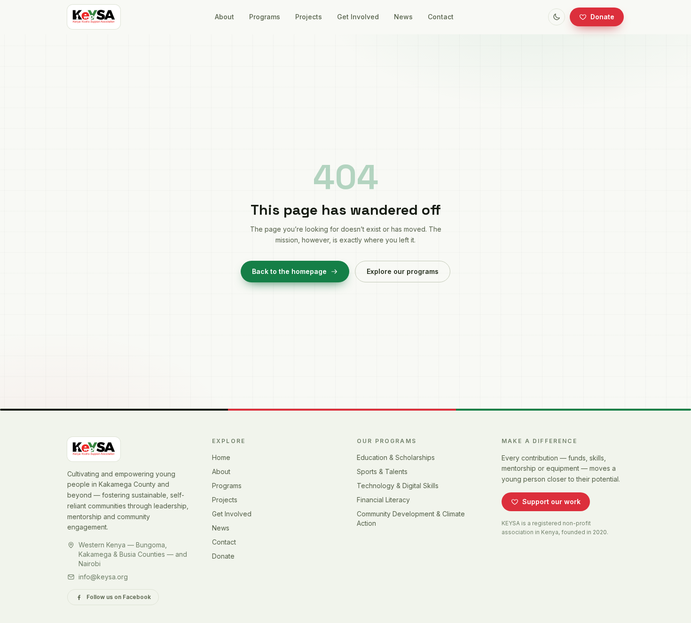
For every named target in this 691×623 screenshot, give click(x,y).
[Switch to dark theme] (556, 16)
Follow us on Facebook (118, 596)
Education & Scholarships (396, 457)
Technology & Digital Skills (398, 486)
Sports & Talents (382, 471)
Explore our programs (403, 271)
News (403, 17)
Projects (308, 17)
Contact (441, 17)
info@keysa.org (103, 577)
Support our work (551, 502)
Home (221, 457)
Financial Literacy (383, 500)
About (224, 17)
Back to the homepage (289, 271)
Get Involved (358, 17)
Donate (602, 17)
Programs (264, 17)
